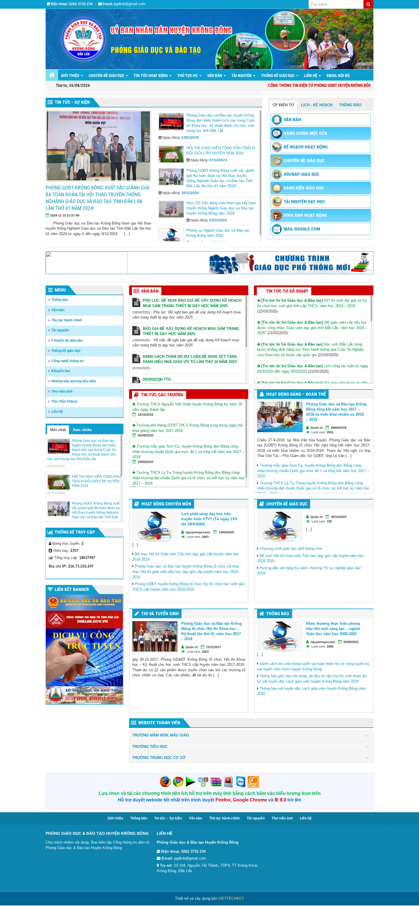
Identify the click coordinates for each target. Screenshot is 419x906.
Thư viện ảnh (61, 391)
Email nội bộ (338, 75)
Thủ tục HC (188, 75)
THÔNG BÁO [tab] (350, 105)
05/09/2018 (145, 435)
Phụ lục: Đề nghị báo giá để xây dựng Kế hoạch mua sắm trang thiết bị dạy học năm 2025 (192, 303)
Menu (60, 290)
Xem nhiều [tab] (82, 430)
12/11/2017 (213, 647)
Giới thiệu (70, 75)
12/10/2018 (145, 414)
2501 (330, 432)
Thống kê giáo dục (66, 351)
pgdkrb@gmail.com (130, 4)
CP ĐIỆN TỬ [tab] (283, 105)
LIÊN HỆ (311, 75)
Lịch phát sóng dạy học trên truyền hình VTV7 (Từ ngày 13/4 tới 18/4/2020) (209, 519)
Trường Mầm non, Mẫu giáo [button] (160, 735)
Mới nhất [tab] (58, 430)
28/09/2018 (338, 427)
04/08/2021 (351, 642)
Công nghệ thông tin (67, 361)
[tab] (251, 735)
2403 (205, 536)
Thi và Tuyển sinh (160, 613)
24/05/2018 (145, 462)
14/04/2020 (226, 532)
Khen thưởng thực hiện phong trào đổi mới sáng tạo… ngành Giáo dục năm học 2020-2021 (333, 628)
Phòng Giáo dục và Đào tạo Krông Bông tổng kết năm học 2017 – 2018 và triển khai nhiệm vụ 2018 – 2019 (336, 412)
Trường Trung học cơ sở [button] (159, 758)
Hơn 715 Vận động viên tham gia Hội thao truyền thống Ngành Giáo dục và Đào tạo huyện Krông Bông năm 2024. (141, 194)
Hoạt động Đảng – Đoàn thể (296, 394)
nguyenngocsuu (198, 532)
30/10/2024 (338, 517)
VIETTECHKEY (231, 898)
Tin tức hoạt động (151, 75)
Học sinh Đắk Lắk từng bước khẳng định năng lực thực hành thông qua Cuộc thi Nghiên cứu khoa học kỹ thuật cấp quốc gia (310, 349)
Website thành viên (159, 722)
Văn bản (215, 75)
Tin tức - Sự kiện (72, 102)
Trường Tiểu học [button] (150, 747)
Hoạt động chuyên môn (166, 504)
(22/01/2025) (56, 466)
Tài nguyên (242, 75)
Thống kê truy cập (75, 532)
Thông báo (59, 300)
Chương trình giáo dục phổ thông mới (291, 548)
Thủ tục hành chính (66, 320)
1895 (330, 646)
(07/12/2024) (56, 493)
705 (329, 521)
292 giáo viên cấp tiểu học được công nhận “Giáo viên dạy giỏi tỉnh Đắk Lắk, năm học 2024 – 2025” (312, 327)
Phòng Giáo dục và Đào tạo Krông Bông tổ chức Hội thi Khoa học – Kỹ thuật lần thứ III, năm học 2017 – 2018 (211, 631)
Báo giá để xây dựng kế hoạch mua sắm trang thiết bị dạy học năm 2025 (191, 331)
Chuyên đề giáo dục (107, 75)
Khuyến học (61, 371)
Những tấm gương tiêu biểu (73, 381)
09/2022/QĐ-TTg (157, 379)
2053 (205, 651)
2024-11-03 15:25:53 (112, 208)
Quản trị (316, 427)
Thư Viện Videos (64, 401)
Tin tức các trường (162, 394)
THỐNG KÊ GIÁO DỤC (278, 75)
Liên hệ (57, 412)
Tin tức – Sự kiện (168, 818)
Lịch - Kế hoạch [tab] (316, 105)
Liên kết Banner (72, 589)
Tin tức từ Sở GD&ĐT (287, 291)
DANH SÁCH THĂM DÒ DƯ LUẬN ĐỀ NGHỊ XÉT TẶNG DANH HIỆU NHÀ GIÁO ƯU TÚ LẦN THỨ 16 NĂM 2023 (190, 359)
